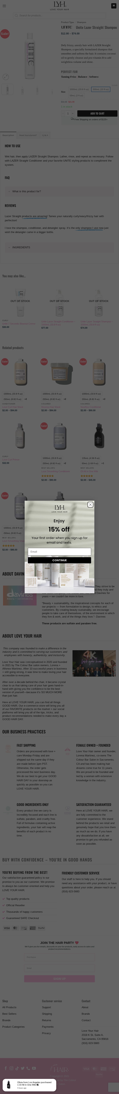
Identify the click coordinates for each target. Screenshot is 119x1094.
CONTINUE (59, 560)
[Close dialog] (90, 504)
